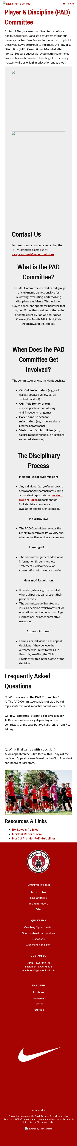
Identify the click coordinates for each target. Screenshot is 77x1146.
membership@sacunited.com (38, 970)
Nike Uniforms (38, 897)
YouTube (38, 1009)
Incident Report (38, 903)
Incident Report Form (27, 834)
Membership (38, 892)
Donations (39, 938)
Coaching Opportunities (38, 927)
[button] (68, 3)
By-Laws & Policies (25, 829)
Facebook (38, 992)
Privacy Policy (38, 1110)
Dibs (38, 909)
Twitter (38, 1003)
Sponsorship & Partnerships (38, 933)
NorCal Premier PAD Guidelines (34, 838)
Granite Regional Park (38, 944)
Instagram (38, 998)
